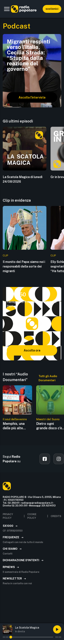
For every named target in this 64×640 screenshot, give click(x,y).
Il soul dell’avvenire (15, 419)
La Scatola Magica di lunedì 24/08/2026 (22, 179)
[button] (7, 9)
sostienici (52, 8)
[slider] (10, 637)
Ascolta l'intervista (32, 97)
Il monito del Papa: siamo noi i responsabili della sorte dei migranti (24, 266)
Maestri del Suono (48, 419)
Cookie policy (31, 516)
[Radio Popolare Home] (24, 9)
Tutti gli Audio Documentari (48, 378)
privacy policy (8, 516)
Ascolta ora (32, 350)
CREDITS (56, 516)
